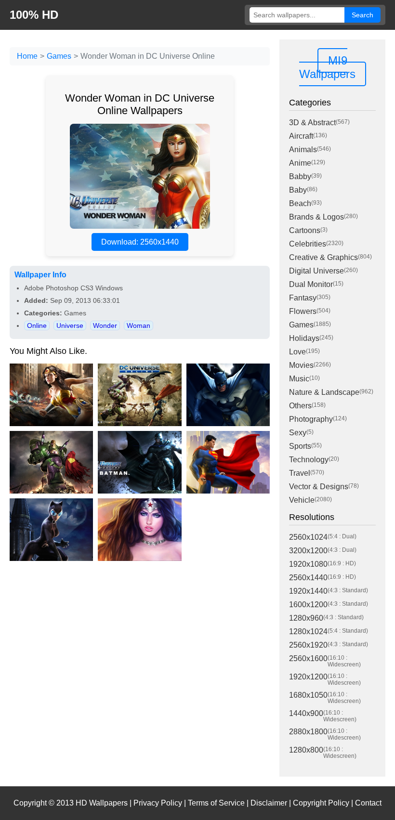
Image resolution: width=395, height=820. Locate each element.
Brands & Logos (316, 217)
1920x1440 (308, 591)
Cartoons (304, 230)
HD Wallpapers (102, 803)
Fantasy (302, 298)
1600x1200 (308, 604)
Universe (69, 325)
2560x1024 (308, 537)
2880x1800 (308, 732)
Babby (300, 176)
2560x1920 (308, 645)
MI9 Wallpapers (327, 67)
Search (362, 15)
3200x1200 (308, 551)
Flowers (302, 311)
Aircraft (301, 136)
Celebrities (307, 244)
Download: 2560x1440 (140, 242)
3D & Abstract (312, 122)
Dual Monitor (311, 284)
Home (27, 56)
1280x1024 (308, 631)
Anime (300, 163)
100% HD (34, 14)
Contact (368, 803)
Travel (299, 473)
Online (37, 325)
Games (59, 56)
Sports (300, 446)
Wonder (105, 325)
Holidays (304, 338)
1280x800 (306, 750)
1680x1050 (308, 695)
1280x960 (306, 618)
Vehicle (302, 500)
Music (299, 379)
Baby (298, 190)
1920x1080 (308, 564)
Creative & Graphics (323, 257)
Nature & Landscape (324, 392)
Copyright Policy (321, 803)
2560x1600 (308, 658)
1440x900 (306, 713)
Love (297, 352)
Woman (138, 325)
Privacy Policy (157, 803)
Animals (303, 149)
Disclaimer (268, 803)
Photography (311, 419)
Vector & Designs (318, 486)
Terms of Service (216, 803)
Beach (300, 203)
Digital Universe (316, 271)
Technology (309, 460)
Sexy (297, 433)
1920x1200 (308, 677)
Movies (301, 365)
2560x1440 (308, 577)
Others (300, 406)
